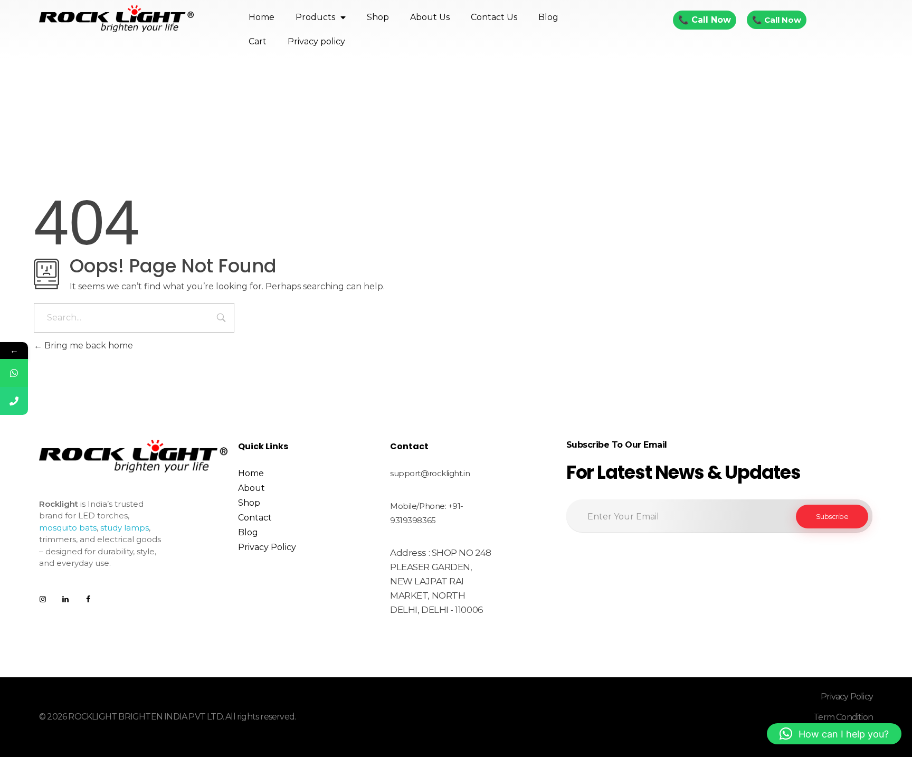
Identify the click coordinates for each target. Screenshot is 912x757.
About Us (430, 17)
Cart (258, 41)
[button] (834, 733)
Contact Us (494, 17)
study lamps (124, 528)
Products (315, 17)
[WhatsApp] (14, 373)
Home (261, 17)
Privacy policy (316, 41)
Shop (378, 17)
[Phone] (14, 401)
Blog (548, 17)
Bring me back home (87, 345)
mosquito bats (68, 528)
